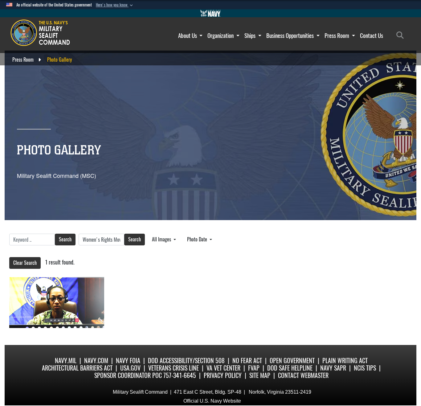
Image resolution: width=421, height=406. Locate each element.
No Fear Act (247, 360)
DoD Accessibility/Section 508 (186, 360)
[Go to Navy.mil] (210, 13)
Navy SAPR (333, 368)
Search (65, 239)
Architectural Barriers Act (77, 368)
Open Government (292, 360)
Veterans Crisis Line (173, 368)
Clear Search (25, 263)
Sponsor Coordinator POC (128, 375)
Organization (221, 35)
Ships (250, 35)
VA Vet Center (223, 368)
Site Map (259, 375)
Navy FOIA (128, 360)
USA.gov (130, 368)
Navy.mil (65, 360)
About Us (188, 35)
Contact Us (371, 35)
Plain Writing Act (345, 360)
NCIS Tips (365, 368)
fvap (254, 368)
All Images (162, 239)
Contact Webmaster (303, 375)
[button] (115, 5)
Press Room (337, 35)
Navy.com (96, 360)
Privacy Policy (223, 375)
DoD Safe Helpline (290, 368)
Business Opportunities (290, 35)
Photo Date (197, 239)
